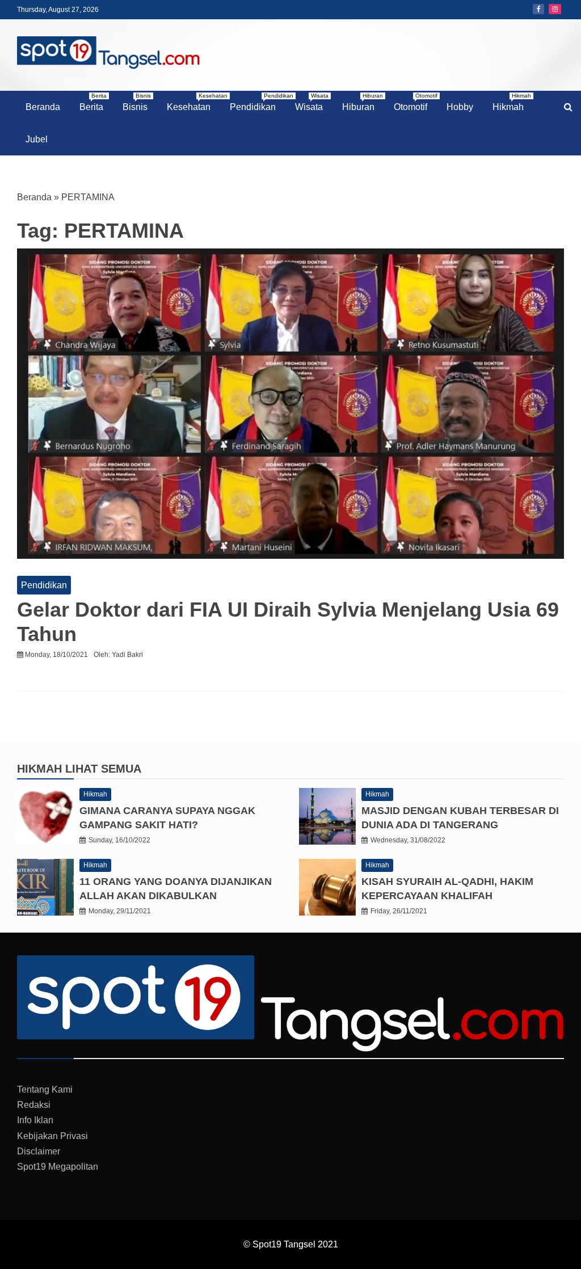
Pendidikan (257, 102)
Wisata (312, 102)
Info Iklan (35, 1120)
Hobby (460, 107)
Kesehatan (193, 102)
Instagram (555, 9)
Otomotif (415, 102)
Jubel (37, 139)
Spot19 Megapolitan (57, 1166)
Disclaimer (38, 1151)
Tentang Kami (45, 1089)
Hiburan (362, 102)
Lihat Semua (103, 768)
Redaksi (33, 1105)
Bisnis (137, 102)
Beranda (43, 107)
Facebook (538, 9)
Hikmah (511, 102)
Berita (93, 102)
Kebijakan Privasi (52, 1136)
